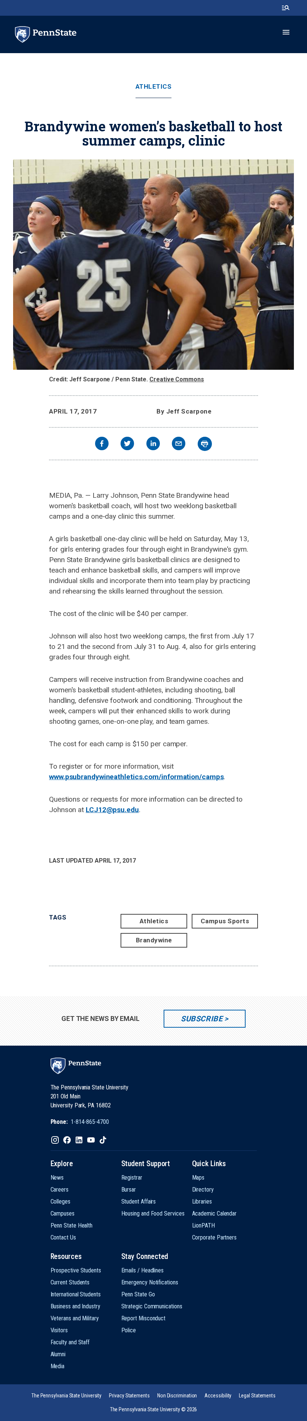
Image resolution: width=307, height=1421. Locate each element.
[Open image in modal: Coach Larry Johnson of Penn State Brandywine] (153, 264)
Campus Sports (225, 921)
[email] (178, 444)
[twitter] (127, 444)
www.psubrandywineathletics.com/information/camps (136, 776)
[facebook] (102, 444)
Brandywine (154, 940)
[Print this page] (205, 444)
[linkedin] (153, 444)
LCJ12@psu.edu (112, 809)
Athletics (154, 86)
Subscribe (201, 1018)
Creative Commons (176, 379)
